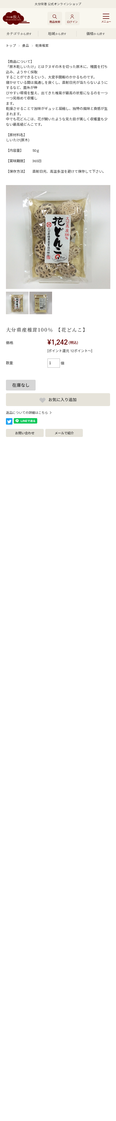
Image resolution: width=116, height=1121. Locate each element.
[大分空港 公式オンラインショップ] (16, 18)
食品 (25, 46)
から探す (19, 33)
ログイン (72, 21)
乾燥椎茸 (42, 46)
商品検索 (54, 21)
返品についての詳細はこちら (27, 413)
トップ (11, 46)
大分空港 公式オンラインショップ (58, 4)
